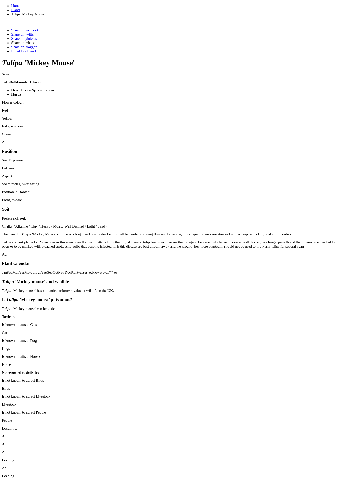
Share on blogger (24, 47)
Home (15, 6)
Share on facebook (25, 30)
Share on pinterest (24, 39)
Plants (15, 10)
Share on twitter (23, 34)
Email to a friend (23, 51)
